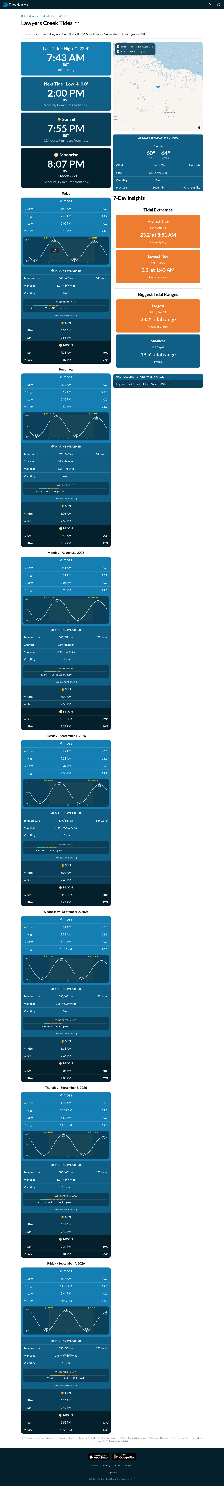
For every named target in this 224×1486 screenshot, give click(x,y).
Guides (95, 1465)
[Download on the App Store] (98, 1456)
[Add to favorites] (77, 23)
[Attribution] (199, 128)
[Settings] (218, 4)
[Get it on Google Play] (124, 1456)
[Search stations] (210, 4)
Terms (117, 1465)
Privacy (106, 1465)
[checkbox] (135, 46)
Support (128, 1465)
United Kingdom (29, 16)
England (45, 16)
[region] (158, 86)
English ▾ (112, 1472)
